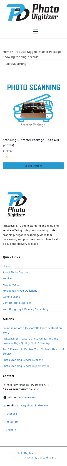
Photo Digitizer (25, 453)
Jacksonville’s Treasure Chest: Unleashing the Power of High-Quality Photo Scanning (30, 341)
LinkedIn (10, 429)
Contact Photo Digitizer (17, 302)
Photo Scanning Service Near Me (23, 360)
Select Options (33, 165)
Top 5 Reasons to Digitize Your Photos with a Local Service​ (33, 351)
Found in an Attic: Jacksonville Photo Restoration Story (32, 330)
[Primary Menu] (35, 31)
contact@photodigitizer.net (31, 405)
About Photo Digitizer (16, 272)
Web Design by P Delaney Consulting (25, 309)
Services (8, 278)
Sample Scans (11, 296)
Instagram (11, 421)
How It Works (11, 284)
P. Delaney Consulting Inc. (40, 457)
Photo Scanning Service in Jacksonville (26, 366)
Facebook (11, 413)
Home (7, 52)
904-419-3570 (27, 397)
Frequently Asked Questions (20, 290)
